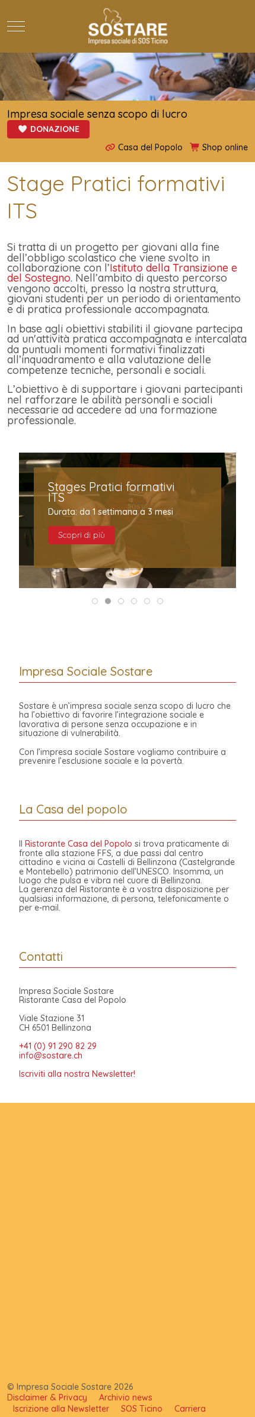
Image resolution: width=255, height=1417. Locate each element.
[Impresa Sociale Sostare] (127, 26)
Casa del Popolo (149, 147)
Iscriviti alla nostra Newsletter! (77, 1074)
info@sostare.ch (50, 1055)
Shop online (224, 147)
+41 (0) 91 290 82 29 (58, 1046)
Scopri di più (81, 535)
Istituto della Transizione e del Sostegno (122, 273)
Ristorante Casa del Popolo (78, 843)
